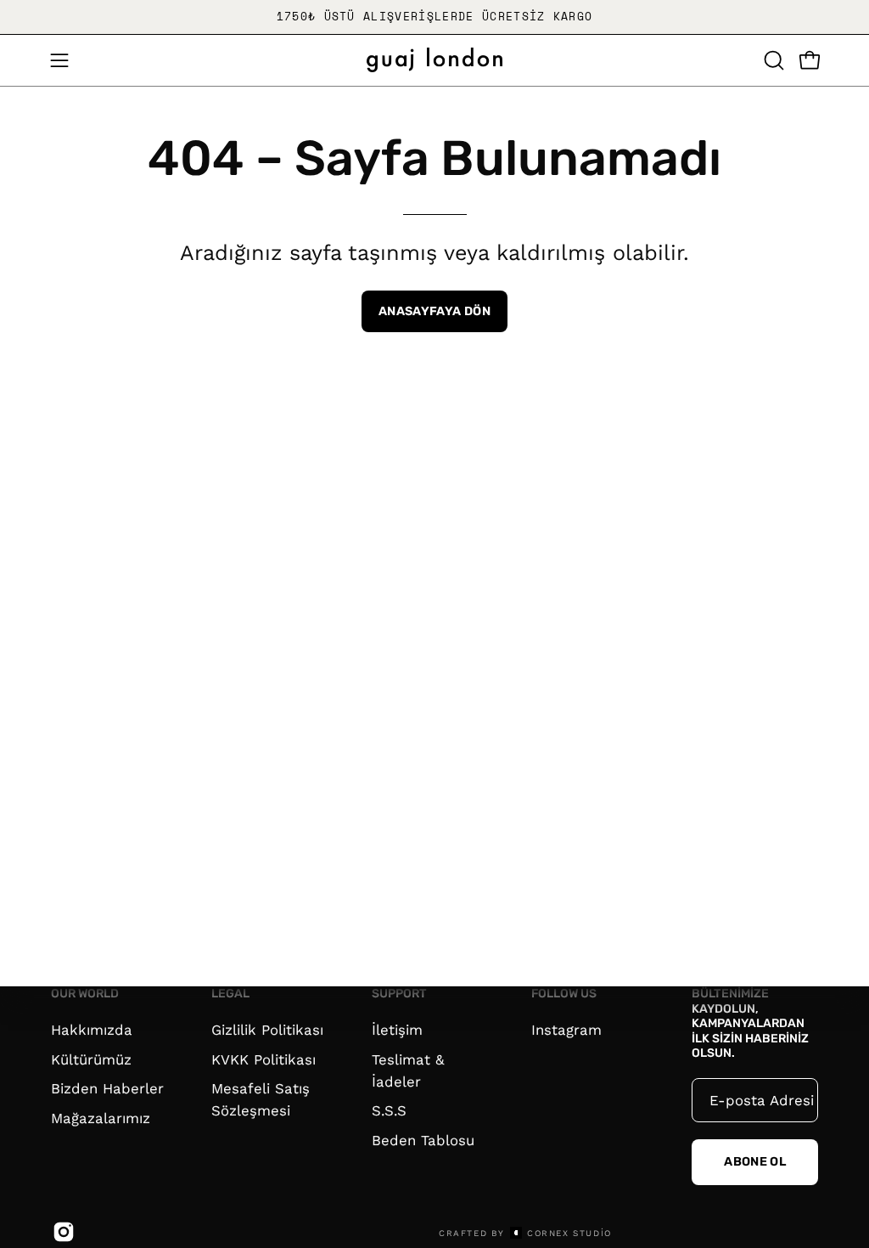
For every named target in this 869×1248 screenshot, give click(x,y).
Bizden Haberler (107, 1088)
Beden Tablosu (423, 1140)
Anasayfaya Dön (434, 311)
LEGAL (230, 993)
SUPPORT (399, 993)
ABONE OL (755, 1162)
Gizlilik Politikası (267, 1029)
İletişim (397, 1029)
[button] (772, 60)
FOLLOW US (564, 993)
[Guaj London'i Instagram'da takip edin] (61, 1232)
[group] (434, 17)
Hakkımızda (91, 1029)
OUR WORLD (85, 993)
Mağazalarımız (100, 1117)
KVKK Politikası (263, 1058)
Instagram (566, 1029)
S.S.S (389, 1110)
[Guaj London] (434, 60)
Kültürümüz (91, 1058)
